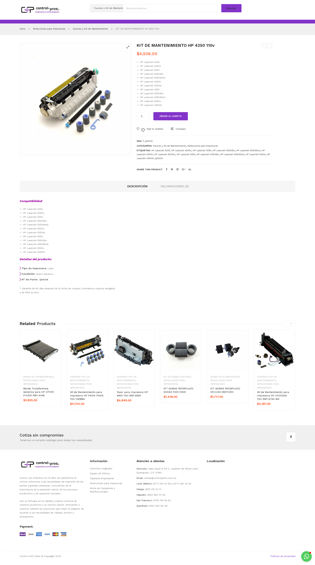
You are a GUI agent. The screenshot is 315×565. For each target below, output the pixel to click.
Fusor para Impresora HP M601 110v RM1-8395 (132, 394)
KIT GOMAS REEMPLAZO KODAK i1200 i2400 (178, 390)
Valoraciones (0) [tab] (175, 186)
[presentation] (287, 323)
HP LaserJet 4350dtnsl (232, 154)
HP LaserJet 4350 (186, 154)
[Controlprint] (40, 9)
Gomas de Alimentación (224, 377)
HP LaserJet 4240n (181, 150)
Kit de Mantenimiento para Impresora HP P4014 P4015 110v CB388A (87, 396)
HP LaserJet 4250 (202, 150)
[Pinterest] (177, 169)
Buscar (231, 8)
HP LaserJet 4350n (256, 154)
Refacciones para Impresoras (49, 28)
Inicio (22, 28)
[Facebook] (166, 169)
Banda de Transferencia (38, 377)
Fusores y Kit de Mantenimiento (90, 28)
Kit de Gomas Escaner (177, 377)
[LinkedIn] (190, 169)
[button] (306, 556)
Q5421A (159, 158)
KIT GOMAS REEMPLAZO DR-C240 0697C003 (225, 390)
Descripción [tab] (137, 186)
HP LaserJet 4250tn (164, 154)
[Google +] (183, 169)
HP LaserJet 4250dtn (224, 150)
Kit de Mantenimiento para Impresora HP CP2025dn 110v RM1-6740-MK (273, 396)
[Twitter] (172, 169)
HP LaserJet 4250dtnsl (248, 150)
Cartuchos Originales (101, 468)
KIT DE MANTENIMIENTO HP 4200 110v (264, 46)
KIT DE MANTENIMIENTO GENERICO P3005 (269, 46)
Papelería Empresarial (102, 478)
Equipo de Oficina (100, 473)
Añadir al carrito (170, 116)
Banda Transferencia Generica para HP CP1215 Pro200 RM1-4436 (38, 392)
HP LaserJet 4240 (160, 150)
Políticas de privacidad (282, 556)
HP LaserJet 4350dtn (208, 154)
